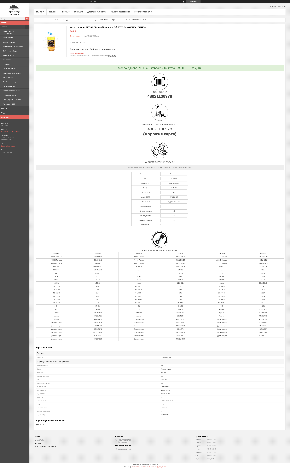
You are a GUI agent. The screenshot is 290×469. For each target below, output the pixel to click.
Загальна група (8, 77)
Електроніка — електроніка (13, 46)
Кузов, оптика (8, 38)
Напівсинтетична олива (11, 91)
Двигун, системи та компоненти (10, 32)
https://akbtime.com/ (8, 146)
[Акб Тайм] (15, 9)
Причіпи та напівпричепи (12, 73)
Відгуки (4, 113)
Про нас (4, 108)
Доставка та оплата (96, 12)
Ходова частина (9, 42)
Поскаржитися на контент (139, 467)
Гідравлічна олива (79, 20)
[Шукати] (27, 19)
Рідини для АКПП (9, 104)
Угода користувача (143, 12)
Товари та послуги (46, 20)
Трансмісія (6, 64)
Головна (40, 12)
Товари (4, 27)
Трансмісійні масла (9, 95)
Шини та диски (8, 55)
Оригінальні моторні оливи (12, 82)
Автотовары (7, 60)
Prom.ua (155, 465)
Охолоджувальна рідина (12, 100)
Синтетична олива (9, 86)
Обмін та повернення (120, 12)
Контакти (78, 12)
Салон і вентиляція (9, 69)
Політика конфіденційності (157, 467)
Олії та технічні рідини (11, 51)
